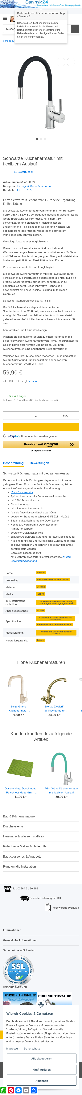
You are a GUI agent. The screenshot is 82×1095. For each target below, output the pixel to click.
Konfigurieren (42, 1069)
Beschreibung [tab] (13, 463)
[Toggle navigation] (5, 16)
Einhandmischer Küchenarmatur (53, 579)
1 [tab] (37, 139)
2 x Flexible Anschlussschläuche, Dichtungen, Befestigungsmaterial (56, 602)
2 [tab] (41, 139)
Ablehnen (41, 1080)
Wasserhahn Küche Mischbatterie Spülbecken (55, 619)
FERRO (40, 594)
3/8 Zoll (40, 610)
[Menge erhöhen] (75, 416)
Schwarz (41, 572)
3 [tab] (45, 139)
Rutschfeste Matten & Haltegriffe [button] (25, 846)
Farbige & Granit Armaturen (34, 186)
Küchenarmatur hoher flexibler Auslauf (56, 633)
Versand (33, 381)
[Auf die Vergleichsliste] (61, 62)
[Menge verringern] (7, 416)
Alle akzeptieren (41, 1058)
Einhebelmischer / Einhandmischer (54, 624)
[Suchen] (75, 29)
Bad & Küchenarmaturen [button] (19, 816)
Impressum (13, 1048)
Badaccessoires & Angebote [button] (22, 856)
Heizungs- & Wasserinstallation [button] (24, 836)
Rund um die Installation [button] (19, 866)
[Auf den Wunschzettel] (71, 62)
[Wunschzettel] (69, 19)
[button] (41, 446)
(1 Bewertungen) (24, 171)
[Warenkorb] (75, 19)
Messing (41, 587)
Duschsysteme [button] (13, 826)
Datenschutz (32, 1048)
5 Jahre (40, 640)
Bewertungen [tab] (39, 463)
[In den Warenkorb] (6, 52)
